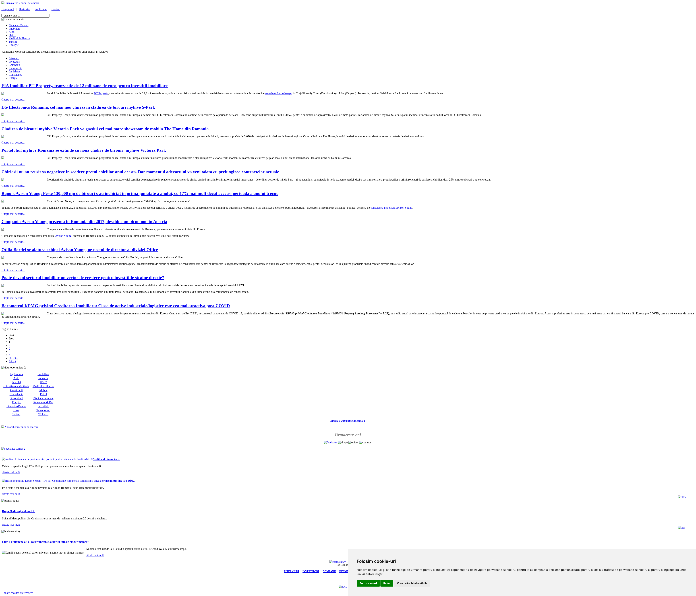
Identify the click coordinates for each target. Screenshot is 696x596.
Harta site (24, 9)
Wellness (43, 414)
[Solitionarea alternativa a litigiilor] (343, 586)
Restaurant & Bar (43, 402)
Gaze (16, 410)
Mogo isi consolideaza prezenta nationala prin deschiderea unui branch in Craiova (61, 51)
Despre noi (7, 9)
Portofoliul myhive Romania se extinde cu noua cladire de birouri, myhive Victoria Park (83, 150)
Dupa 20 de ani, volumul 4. (18, 511)
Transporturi (43, 410)
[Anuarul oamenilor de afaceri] (19, 427)
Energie (13, 77)
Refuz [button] (386, 583)
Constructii (16, 390)
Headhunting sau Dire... (120, 480)
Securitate (43, 406)
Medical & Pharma (43, 386)
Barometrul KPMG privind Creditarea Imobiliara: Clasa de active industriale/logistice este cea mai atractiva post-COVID (115, 305)
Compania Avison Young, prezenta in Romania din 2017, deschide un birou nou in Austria (84, 221)
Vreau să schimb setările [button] (412, 583)
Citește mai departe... (13, 99)
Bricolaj (16, 382)
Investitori (14, 61)
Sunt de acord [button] (368, 583)
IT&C (43, 382)
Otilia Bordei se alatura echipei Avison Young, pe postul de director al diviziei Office (79, 249)
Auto (16, 378)
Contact (55, 9)
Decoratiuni (16, 398)
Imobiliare (43, 374)
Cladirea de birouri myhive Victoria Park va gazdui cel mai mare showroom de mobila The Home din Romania (105, 128)
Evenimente (15, 68)
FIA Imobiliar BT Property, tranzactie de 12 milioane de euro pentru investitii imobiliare (84, 85)
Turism (16, 414)
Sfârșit (12, 361)
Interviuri (14, 58)
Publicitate (41, 9)
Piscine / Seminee (43, 398)
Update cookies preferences (17, 592)
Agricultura (16, 374)
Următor (13, 358)
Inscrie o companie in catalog (348, 420)
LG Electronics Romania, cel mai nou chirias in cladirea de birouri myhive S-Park (78, 107)
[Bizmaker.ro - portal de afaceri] (20, 3)
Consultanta (15, 74)
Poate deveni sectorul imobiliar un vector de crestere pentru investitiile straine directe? (82, 277)
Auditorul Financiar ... (106, 459)
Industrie (43, 378)
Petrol (43, 394)
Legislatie (14, 71)
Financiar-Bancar (16, 406)
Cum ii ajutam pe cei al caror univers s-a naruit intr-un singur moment (45, 541)
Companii (14, 64)
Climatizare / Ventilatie (16, 386)
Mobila (43, 390)
